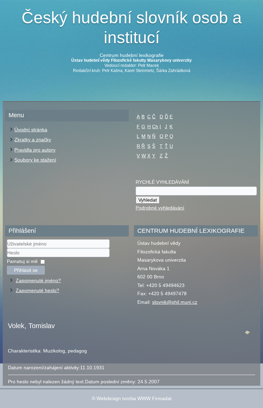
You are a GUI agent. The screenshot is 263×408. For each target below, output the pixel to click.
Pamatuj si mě (22, 261)
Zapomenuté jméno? (38, 280)
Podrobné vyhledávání (160, 208)
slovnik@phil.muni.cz (174, 302)
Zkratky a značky (32, 139)
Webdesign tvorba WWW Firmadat (134, 398)
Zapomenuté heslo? (37, 290)
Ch (155, 126)
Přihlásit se (26, 270)
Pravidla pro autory (34, 150)
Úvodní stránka (30, 129)
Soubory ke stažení (35, 160)
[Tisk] (247, 334)
